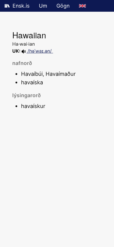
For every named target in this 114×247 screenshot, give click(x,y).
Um (43, 6)
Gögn (63, 6)
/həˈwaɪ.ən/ (39, 51)
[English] (82, 6)
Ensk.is (21, 6)
